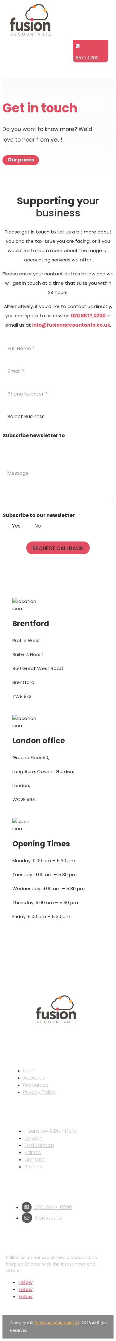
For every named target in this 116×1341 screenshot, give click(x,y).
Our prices (20, 159)
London (33, 1138)
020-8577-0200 (52, 1207)
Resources (35, 1085)
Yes (16, 526)
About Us (34, 1077)
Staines (33, 1166)
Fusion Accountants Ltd (56, 1322)
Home (30, 1070)
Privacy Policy (39, 1092)
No (37, 526)
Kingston (34, 1159)
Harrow (32, 1152)
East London (39, 1145)
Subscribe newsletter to (34, 435)
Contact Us (48, 1217)
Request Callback (58, 548)
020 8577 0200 (83, 58)
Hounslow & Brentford (50, 1131)
